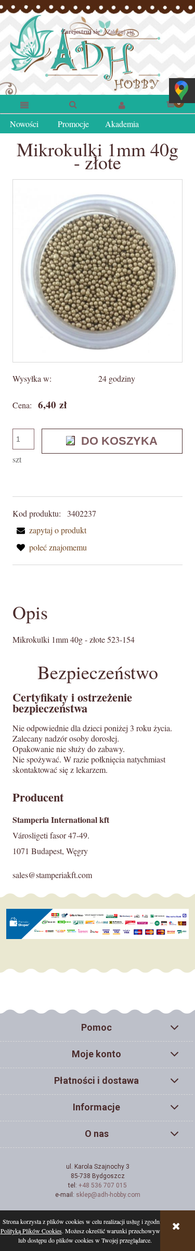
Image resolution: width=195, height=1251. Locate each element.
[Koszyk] (170, 103)
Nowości (24, 123)
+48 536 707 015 (103, 1185)
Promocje (73, 123)
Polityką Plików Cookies (31, 1231)
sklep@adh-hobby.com (108, 1194)
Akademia (122, 123)
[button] (24, 104)
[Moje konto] (122, 104)
